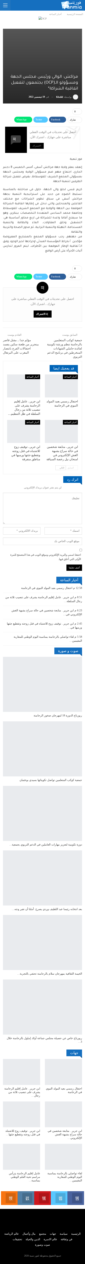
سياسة (64, 1233)
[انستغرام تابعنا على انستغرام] (26, 1198)
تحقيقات (17, 1239)
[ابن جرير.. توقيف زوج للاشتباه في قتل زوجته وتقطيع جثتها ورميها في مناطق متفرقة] (23, 431)
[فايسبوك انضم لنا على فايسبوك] (75, 1198)
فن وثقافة (66, 1239)
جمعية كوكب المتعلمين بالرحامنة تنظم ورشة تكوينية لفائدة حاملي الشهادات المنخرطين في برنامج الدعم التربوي (64, 348)
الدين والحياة (33, 1239)
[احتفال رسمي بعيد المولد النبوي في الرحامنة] (61, 385)
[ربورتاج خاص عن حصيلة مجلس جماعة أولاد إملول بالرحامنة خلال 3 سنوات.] (42, 1007)
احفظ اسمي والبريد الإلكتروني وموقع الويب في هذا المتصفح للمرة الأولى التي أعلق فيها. (45, 557)
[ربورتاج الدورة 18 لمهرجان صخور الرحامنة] (42, 684)
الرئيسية (76, 1233)
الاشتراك (36, 145)
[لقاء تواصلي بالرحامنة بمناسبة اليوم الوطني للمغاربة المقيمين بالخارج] (63, 1157)
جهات (53, 1233)
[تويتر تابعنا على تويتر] (59, 1198)
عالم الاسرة (50, 1239)
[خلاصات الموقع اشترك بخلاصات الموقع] (9, 1198)
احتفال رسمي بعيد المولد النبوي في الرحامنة (46, 588)
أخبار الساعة (70, 376)
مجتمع (42, 1233)
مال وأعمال (29, 1233)
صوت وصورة (42, 1244)
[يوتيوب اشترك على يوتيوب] (42, 1198)
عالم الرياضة (11, 1233)
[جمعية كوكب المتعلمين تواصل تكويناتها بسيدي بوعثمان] (42, 748)
